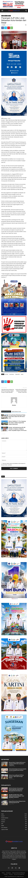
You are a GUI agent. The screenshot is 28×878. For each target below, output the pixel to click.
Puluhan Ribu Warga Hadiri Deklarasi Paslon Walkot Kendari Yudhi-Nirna (21, 391)
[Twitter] (5, 28)
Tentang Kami (8, 872)
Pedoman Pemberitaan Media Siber (18, 872)
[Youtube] (19, 868)
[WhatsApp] (11, 28)
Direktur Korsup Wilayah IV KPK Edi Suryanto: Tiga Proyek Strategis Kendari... (16, 776)
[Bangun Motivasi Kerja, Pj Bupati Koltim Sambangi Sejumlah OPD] (4, 803)
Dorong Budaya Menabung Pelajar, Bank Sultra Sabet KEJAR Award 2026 (16, 416)
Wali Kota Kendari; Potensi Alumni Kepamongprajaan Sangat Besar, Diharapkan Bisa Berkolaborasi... (16, 789)
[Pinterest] (8, 28)
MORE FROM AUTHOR (16, 411)
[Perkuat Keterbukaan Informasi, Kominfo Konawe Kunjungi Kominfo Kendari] (4, 770)
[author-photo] (14, 403)
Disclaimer (11, 874)
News (6, 13)
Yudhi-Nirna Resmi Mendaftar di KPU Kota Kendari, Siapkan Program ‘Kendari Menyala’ (7, 391)
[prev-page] (2, 434)
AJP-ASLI (6, 374)
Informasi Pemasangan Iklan (19, 874)
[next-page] (4, 434)
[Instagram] (12, 868)
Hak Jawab (6, 874)
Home (2, 13)
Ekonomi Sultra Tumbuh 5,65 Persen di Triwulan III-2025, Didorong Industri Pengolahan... (17, 764)
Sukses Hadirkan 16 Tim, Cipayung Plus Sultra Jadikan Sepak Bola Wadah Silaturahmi (17, 423)
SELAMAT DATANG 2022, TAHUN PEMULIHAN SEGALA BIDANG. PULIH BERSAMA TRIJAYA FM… (16, 796)
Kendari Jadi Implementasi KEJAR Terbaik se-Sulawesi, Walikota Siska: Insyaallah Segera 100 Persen (17, 429)
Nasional (6, 15)
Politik (9, 15)
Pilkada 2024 (17, 374)
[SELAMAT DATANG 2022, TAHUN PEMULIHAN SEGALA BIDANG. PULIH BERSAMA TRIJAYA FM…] (4, 796)
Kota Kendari (11, 374)
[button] (2, 10)
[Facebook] (2, 28)
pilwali (22, 374)
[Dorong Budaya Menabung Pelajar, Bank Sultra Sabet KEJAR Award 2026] (4, 416)
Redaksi (3, 24)
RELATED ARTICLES (6, 411)
